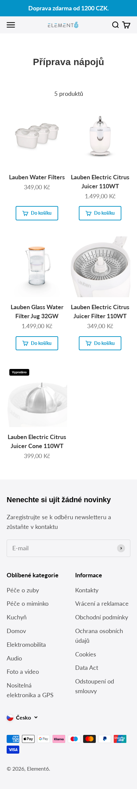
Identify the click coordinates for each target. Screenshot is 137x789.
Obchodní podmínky (101, 617)
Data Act (86, 667)
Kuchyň (17, 617)
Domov (16, 630)
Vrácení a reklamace (102, 603)
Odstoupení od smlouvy (94, 686)
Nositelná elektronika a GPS (30, 690)
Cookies (85, 654)
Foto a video (23, 671)
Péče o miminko (28, 603)
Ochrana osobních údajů (99, 635)
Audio (14, 658)
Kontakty (86, 590)
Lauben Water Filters (37, 177)
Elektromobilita (26, 644)
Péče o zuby (23, 590)
